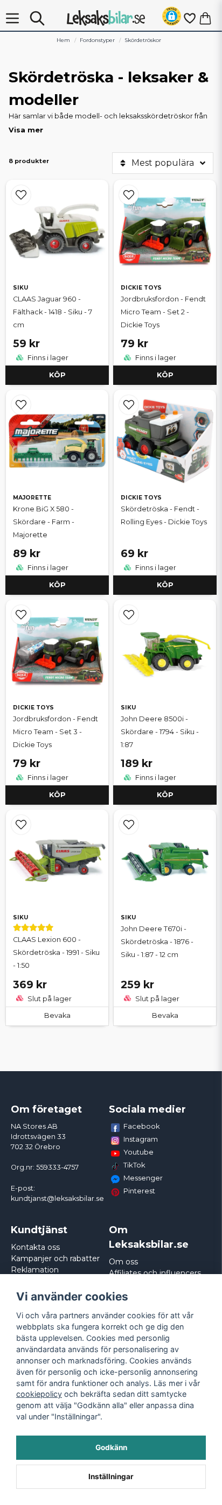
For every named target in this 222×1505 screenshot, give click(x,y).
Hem (63, 40)
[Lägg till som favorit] (189, 18)
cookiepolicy (39, 1393)
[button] (171, 18)
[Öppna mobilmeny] (12, 18)
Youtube (138, 1152)
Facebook (141, 1126)
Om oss (123, 1262)
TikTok (134, 1165)
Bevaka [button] (57, 1015)
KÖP (57, 375)
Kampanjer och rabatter (55, 1258)
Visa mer (26, 130)
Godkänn (111, 1447)
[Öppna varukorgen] (205, 18)
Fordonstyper (97, 40)
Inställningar (111, 1476)
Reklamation (35, 1270)
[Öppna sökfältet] (37, 18)
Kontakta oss (35, 1247)
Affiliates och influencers (155, 1273)
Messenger (143, 1177)
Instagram (140, 1139)
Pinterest (139, 1190)
